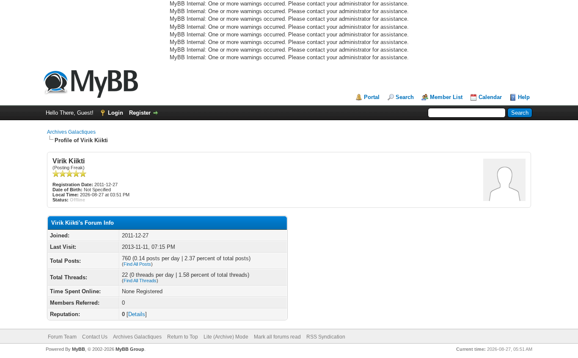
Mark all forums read (277, 337)
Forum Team (62, 337)
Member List (446, 97)
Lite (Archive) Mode (226, 337)
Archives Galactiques (71, 132)
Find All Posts (137, 264)
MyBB (78, 349)
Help (524, 97)
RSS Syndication (325, 337)
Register (140, 113)
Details (136, 314)
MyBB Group (130, 349)
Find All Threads (140, 280)
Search (405, 97)
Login (115, 113)
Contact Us (94, 337)
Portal (372, 97)
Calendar (490, 97)
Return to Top (182, 337)
